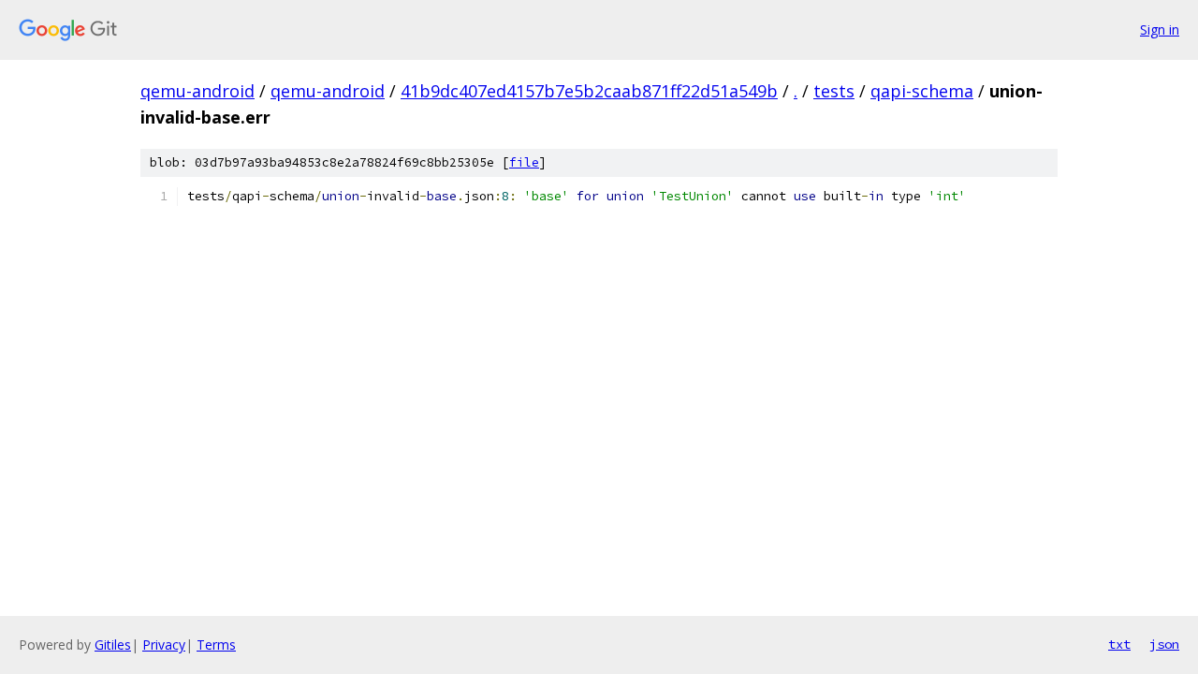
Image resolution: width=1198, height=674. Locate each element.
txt (1119, 644)
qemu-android (197, 91)
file (524, 162)
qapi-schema (921, 91)
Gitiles (113, 644)
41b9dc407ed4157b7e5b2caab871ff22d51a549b (589, 91)
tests (834, 91)
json (1164, 644)
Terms (216, 644)
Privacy (163, 644)
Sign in (1159, 29)
